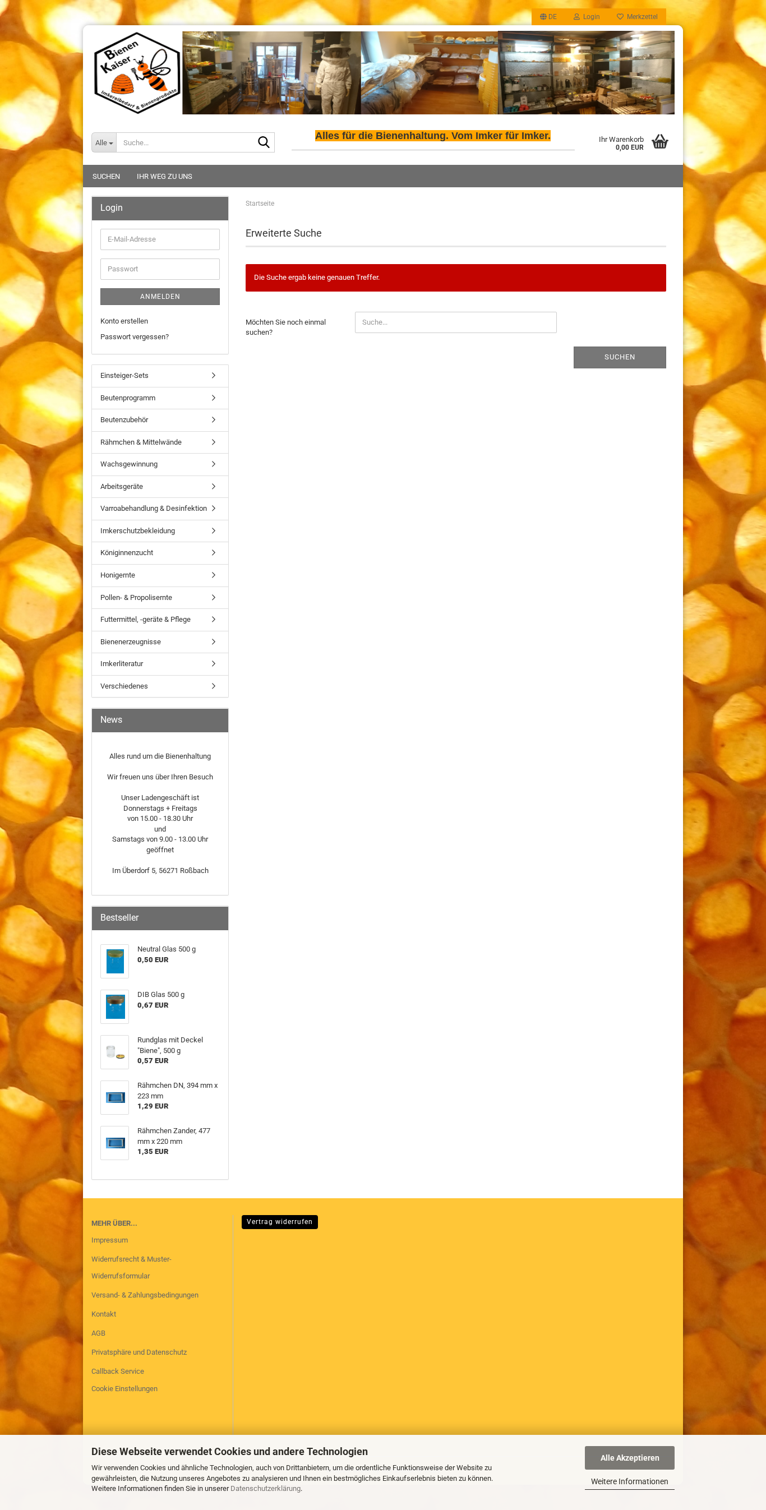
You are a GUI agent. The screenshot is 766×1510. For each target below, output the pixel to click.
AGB (98, 1333)
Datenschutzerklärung (265, 1488)
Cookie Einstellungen (124, 1388)
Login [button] (590, 17)
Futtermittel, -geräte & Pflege (145, 619)
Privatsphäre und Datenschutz (139, 1352)
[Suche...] (264, 143)
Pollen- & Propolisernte (136, 597)
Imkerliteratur (121, 663)
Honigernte (117, 575)
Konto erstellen (124, 321)
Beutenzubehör (124, 419)
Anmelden (160, 297)
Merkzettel (641, 17)
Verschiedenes (124, 686)
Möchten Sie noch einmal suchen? (286, 327)
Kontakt (103, 1314)
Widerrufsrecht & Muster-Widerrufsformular (131, 1267)
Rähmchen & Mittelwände (141, 442)
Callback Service (117, 1371)
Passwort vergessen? (134, 337)
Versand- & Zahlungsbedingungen (145, 1295)
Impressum (109, 1240)
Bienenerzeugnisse (130, 642)
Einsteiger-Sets (124, 375)
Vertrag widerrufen (280, 1222)
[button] (548, 16)
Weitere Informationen (629, 1481)
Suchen (106, 176)
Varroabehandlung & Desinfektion (153, 508)
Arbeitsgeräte (121, 486)
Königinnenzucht (126, 552)
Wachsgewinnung (129, 464)
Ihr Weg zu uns (164, 176)
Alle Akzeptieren (630, 1457)
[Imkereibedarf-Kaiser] (383, 72)
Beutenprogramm (127, 398)
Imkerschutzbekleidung (137, 531)
